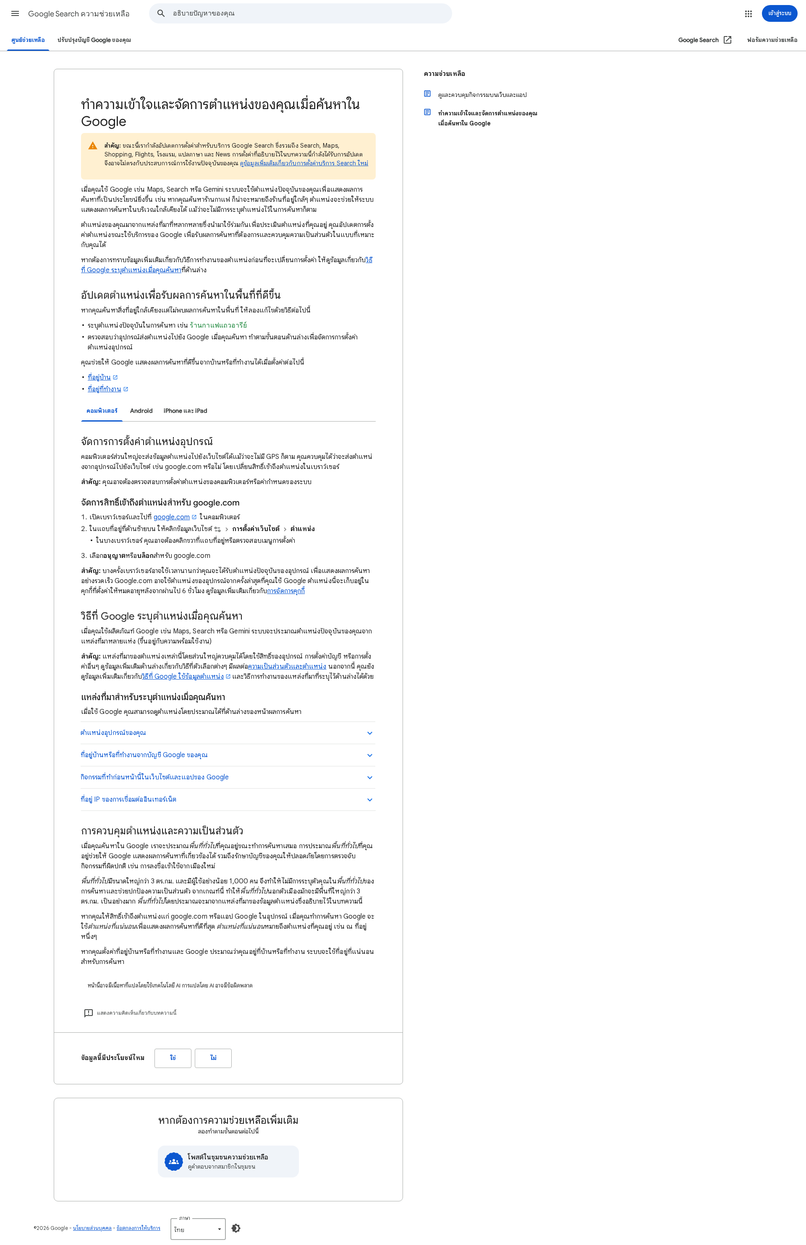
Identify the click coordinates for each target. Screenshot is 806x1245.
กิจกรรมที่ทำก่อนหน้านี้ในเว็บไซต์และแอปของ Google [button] (155, 777)
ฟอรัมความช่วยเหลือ (772, 40)
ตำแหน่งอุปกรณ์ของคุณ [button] (113, 733)
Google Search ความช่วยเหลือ (79, 13)
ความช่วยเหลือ (444, 74)
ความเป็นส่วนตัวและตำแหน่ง (287, 666)
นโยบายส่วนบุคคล (92, 1228)
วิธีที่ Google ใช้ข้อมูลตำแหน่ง (183, 676)
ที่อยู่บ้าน (99, 377)
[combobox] (312, 13)
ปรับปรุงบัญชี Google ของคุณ (94, 40)
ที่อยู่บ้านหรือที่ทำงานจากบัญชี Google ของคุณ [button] (144, 755)
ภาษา (184, 1218)
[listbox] (198, 1229)
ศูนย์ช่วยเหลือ (28, 40)
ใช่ (173, 1058)
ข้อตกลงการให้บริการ (138, 1228)
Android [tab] (141, 410)
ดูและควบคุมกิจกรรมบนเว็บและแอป (482, 95)
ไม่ (213, 1058)
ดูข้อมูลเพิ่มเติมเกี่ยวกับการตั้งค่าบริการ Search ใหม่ (304, 163)
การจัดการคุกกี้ (286, 591)
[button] (15, 13)
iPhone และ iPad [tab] (185, 410)
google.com (172, 517)
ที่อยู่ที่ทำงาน (104, 389)
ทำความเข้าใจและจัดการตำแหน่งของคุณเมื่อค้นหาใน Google (487, 118)
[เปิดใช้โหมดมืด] (236, 1228)
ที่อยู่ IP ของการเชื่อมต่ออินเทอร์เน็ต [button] (128, 799)
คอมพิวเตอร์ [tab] (102, 410)
